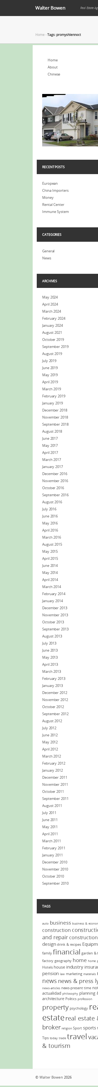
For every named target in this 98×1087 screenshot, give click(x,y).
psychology (79, 1008)
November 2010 (55, 869)
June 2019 (50, 367)
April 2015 (50, 558)
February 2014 (53, 593)
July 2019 (49, 360)
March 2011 (51, 840)
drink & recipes (69, 944)
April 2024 (50, 304)
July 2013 (49, 643)
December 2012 (54, 692)
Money (48, 197)
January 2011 (52, 855)
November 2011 (55, 784)
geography (63, 960)
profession (85, 999)
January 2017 (52, 466)
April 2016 (50, 530)
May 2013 (50, 657)
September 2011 (55, 798)
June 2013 (50, 650)
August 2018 (52, 431)
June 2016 (50, 516)
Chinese (54, 74)
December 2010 (54, 862)
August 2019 (52, 353)
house (59, 967)
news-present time (76, 987)
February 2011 (53, 848)
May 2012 (50, 742)
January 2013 (52, 685)
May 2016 (50, 523)
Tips (45, 1037)
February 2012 (53, 763)
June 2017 (50, 438)
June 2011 (50, 819)
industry (74, 967)
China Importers (55, 190)
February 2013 (53, 678)
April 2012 (50, 749)
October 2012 (53, 706)
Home (40, 34)
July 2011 (49, 812)
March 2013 (51, 671)
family (47, 953)
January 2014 (52, 600)
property (55, 1007)
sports (89, 1028)
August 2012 (52, 720)
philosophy (70, 993)
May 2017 (50, 445)
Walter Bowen (50, 8)
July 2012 (49, 727)
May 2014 (50, 572)
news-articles (51, 988)
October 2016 (53, 487)
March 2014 (51, 586)
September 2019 (55, 346)
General (48, 251)
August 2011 (52, 805)
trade (62, 1038)
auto (45, 923)
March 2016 (51, 537)
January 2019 (52, 403)
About (53, 67)
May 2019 (50, 374)
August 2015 (52, 544)
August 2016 (52, 501)
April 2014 (50, 579)
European (50, 183)
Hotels (47, 967)
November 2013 (55, 614)
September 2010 (55, 883)
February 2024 (53, 318)
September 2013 (55, 629)
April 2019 (50, 381)
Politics (70, 998)
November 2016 (55, 480)
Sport (77, 1028)
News (46, 258)
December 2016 (54, 473)
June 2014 (50, 565)
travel (77, 1036)
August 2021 (52, 332)
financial (66, 952)
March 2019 (51, 389)
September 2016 (55, 494)
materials (89, 974)
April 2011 (50, 833)
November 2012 (55, 699)
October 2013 (53, 622)
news (49, 980)
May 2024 (50, 297)
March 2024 (51, 311)
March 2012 (51, 756)
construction (56, 930)
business (60, 922)
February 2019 (53, 396)
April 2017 (50, 452)
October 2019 (53, 339)
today (54, 1038)
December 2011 (54, 777)
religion (67, 1028)
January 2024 (52, 325)
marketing (74, 973)
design (49, 944)
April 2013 (50, 664)
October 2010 (53, 876)
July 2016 (49, 509)
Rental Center (53, 204)
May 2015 (50, 551)
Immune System (55, 211)
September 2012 (55, 713)
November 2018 (55, 417)
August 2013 (52, 636)
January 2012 (52, 770)
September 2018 (55, 424)
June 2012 (50, 735)
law (62, 974)
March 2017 (51, 459)
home (80, 960)
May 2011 (50, 826)
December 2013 (54, 607)
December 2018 (54, 410)
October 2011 (53, 791)
